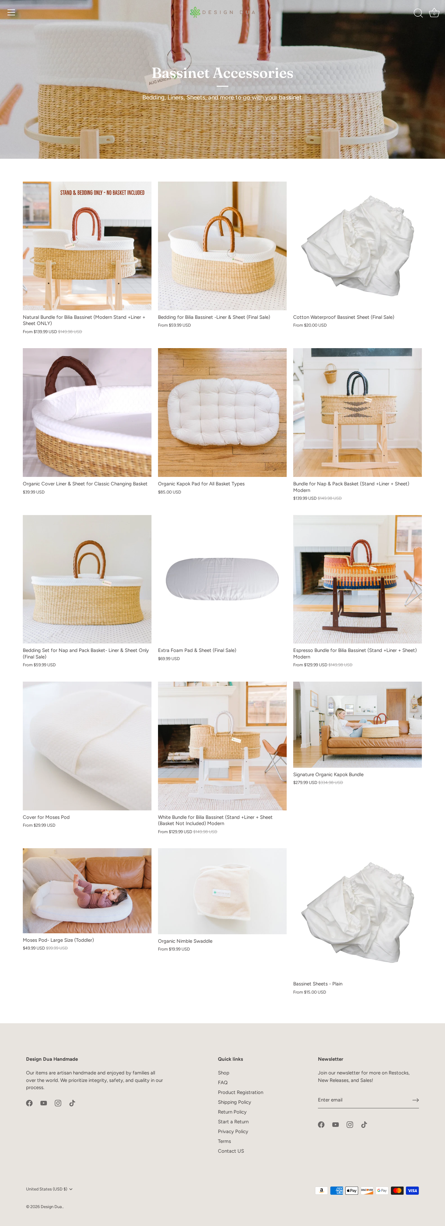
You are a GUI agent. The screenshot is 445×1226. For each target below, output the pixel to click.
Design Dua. (52, 1206)
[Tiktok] (72, 1103)
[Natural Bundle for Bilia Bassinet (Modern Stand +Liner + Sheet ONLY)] (87, 246)
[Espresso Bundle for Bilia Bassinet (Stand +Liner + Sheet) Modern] (357, 579)
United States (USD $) (46, 1189)
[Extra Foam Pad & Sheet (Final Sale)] (222, 579)
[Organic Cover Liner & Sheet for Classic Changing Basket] (87, 412)
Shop (223, 1073)
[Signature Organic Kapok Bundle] (357, 725)
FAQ (223, 1083)
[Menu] (11, 12)
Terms (224, 1141)
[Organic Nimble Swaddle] (222, 891)
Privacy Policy (233, 1131)
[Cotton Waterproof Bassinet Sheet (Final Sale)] (357, 246)
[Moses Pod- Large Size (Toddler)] (87, 890)
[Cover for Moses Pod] (87, 746)
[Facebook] (29, 1103)
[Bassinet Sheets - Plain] (357, 912)
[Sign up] (415, 1100)
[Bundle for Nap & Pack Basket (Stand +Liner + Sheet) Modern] (357, 412)
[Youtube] (43, 1103)
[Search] (418, 13)
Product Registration (240, 1092)
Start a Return (233, 1122)
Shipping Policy (234, 1102)
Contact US (231, 1151)
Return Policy (232, 1112)
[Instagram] (58, 1103)
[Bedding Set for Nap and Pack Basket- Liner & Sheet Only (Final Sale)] (87, 579)
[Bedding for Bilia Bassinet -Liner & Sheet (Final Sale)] (222, 246)
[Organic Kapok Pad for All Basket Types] (222, 412)
